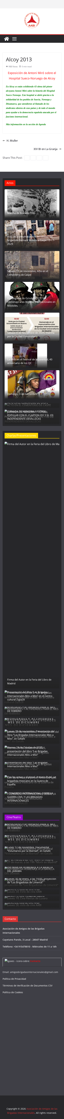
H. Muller (12, 140)
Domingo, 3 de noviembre (22, 394)
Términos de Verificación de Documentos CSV (27, 985)
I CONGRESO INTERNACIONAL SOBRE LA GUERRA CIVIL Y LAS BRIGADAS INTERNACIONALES (30, 797)
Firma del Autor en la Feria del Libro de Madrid (29, 681)
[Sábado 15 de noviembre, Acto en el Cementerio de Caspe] (32, 265)
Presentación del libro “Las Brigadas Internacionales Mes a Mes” (27, 764)
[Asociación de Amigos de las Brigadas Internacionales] (7, 39)
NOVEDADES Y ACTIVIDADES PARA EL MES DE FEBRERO (31, 709)
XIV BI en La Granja (45, 149)
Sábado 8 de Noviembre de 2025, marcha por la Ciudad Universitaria (30, 334)
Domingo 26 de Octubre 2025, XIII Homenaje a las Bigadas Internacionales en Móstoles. (31, 302)
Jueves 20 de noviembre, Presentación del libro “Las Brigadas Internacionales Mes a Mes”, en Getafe (30, 735)
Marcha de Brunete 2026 (21, 213)
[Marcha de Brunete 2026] (32, 203)
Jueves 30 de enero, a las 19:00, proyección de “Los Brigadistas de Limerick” (31, 880)
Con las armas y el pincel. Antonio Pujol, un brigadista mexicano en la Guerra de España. (31, 780)
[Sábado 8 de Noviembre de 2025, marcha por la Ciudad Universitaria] (32, 327)
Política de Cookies (13, 992)
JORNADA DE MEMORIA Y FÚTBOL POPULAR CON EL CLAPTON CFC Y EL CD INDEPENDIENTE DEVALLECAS (30, 415)
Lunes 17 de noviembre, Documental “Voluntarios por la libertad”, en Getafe (29, 849)
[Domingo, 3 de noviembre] (32, 384)
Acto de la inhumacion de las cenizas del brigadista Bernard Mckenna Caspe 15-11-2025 (31, 240)
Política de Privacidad (14, 978)
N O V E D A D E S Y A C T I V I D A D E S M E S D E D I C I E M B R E (30, 720)
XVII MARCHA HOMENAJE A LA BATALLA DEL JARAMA (30, 869)
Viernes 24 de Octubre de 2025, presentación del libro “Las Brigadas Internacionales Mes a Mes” (27, 751)
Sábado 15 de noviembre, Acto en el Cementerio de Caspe (27, 272)
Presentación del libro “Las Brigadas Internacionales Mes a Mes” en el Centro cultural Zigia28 (29, 695)
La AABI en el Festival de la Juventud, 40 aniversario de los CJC (29, 361)
